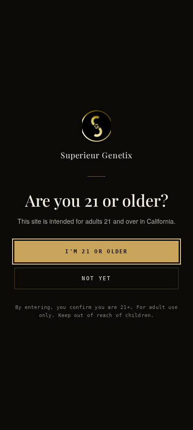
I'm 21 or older (96, 251)
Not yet (96, 278)
